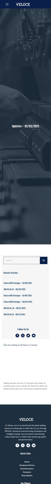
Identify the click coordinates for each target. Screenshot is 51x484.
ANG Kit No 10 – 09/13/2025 (14, 314)
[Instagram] (23, 335)
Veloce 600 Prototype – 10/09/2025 (18, 283)
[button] (7, 4)
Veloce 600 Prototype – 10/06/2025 (18, 295)
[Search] (43, 260)
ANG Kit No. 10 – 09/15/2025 (15, 308)
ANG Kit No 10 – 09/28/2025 (15, 289)
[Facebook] (17, 335)
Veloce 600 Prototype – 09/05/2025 (18, 302)
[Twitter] (28, 335)
